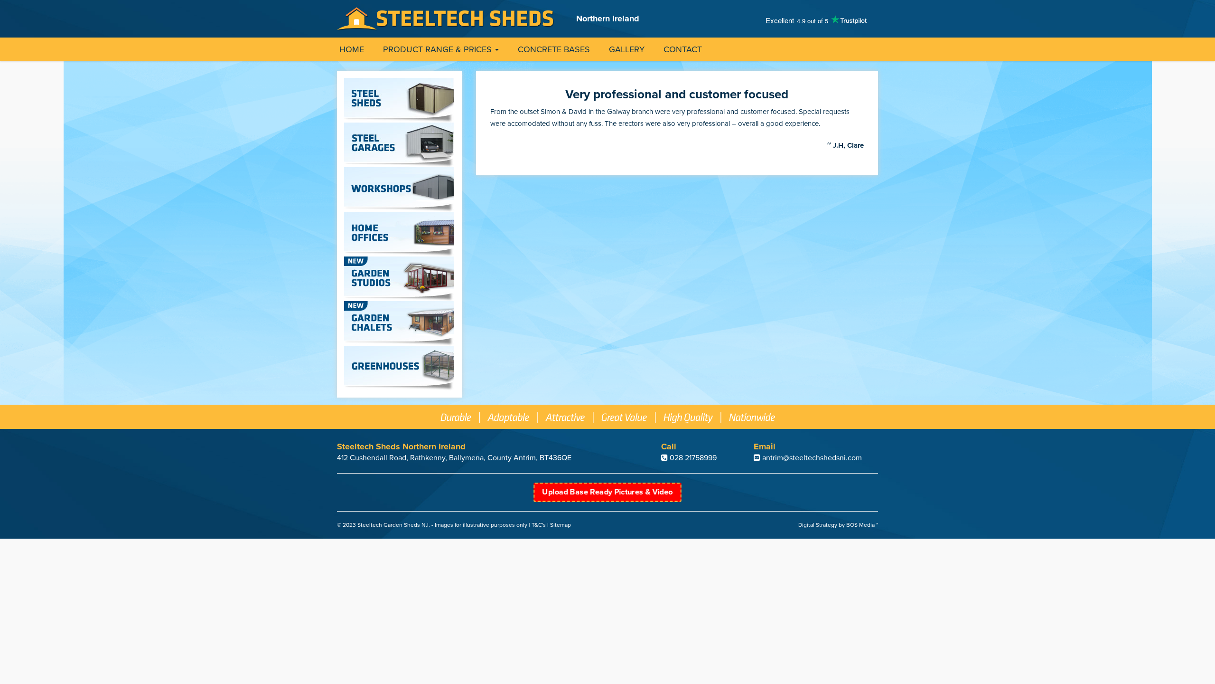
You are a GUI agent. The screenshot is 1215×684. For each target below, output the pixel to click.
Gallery (627, 49)
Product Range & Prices (438, 49)
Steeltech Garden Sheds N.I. (393, 525)
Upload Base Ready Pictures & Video (607, 492)
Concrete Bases (554, 49)
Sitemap (560, 525)
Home (351, 49)
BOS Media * (862, 525)
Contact (683, 49)
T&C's (539, 525)
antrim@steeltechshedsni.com (812, 458)
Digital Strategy (817, 525)
